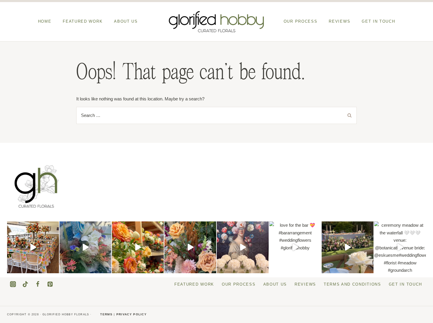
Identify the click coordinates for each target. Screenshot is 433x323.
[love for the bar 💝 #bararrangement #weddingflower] (295, 247)
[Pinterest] (50, 284)
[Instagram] (13, 284)
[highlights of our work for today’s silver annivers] (33, 247)
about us (126, 21)
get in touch (378, 21)
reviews (339, 21)
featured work (83, 21)
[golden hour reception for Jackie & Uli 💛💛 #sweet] (347, 247)
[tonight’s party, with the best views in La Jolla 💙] (85, 247)
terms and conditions (352, 284)
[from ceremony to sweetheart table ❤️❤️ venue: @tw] (190, 247)
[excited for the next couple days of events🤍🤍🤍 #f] (138, 247)
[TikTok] (25, 284)
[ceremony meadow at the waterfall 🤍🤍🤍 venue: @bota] (400, 247)
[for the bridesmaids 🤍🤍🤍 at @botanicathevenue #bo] (243, 247)
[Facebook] (38, 284)
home (45, 21)
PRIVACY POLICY (131, 314)
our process (301, 21)
